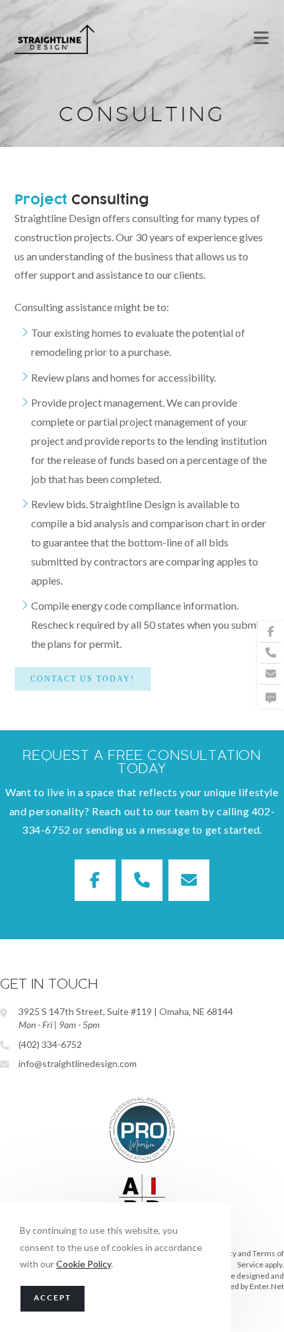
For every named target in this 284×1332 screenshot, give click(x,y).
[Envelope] (270, 674)
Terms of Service (260, 1258)
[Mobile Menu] (261, 39)
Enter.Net (267, 1286)
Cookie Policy (83, 1263)
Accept (52, 1298)
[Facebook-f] (270, 632)
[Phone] (270, 653)
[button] (83, 679)
